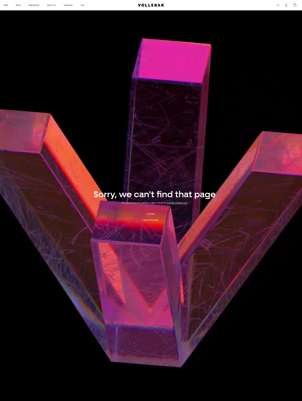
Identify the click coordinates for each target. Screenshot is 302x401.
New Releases (151, 220)
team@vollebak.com (177, 202)
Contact (151, 213)
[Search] (278, 5)
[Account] (286, 5)
